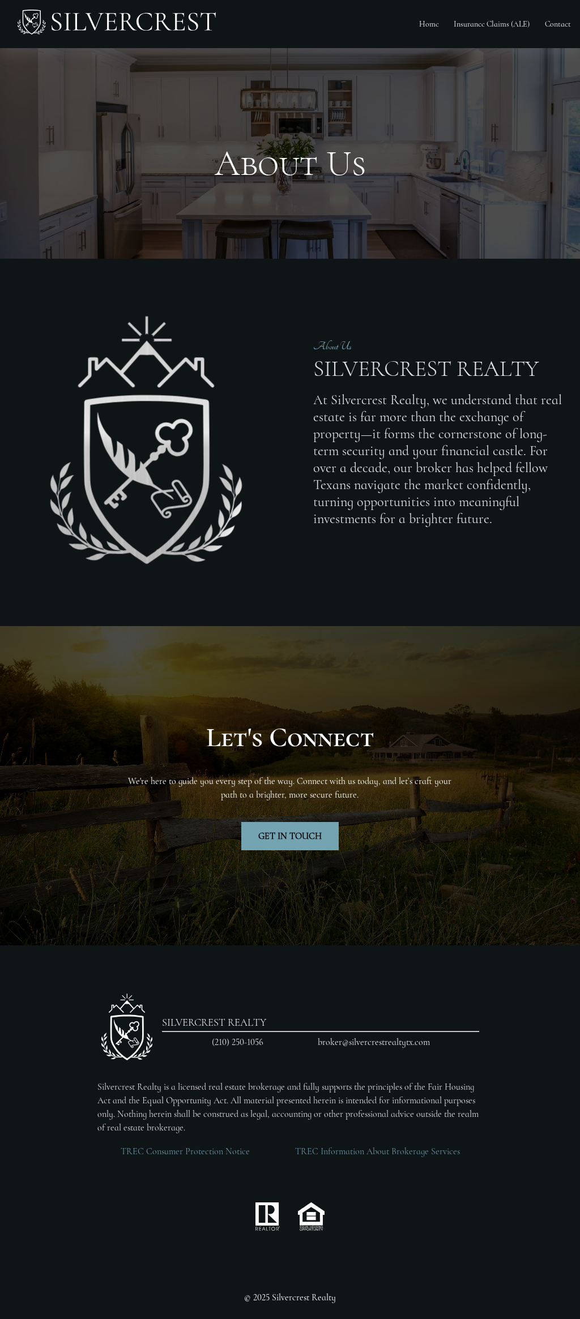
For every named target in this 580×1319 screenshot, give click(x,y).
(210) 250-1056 (237, 1042)
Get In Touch (290, 836)
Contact (558, 24)
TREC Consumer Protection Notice (185, 1151)
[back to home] (117, 24)
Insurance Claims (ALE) (492, 24)
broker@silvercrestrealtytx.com (374, 1042)
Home (429, 24)
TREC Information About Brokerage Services (377, 1151)
